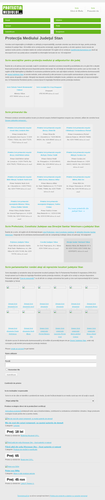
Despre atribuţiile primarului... (16, 121)
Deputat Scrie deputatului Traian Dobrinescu (13, 331)
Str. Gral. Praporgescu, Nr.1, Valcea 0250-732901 (49, 245)
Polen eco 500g (12, 471)
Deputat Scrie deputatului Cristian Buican (76, 306)
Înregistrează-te (23, 496)
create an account (17, 349)
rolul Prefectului (49, 232)
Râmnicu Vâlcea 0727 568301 (19, 91)
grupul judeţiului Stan (15, 74)
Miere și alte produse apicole (24, 473)
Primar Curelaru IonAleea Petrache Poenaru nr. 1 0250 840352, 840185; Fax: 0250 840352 (78, 159)
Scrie (76, 9)
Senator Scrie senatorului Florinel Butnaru (44, 331)
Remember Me (14, 370)
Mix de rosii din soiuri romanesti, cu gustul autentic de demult (34, 423)
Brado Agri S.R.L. (27, 460)
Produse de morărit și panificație (25, 449)
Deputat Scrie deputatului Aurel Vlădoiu (28, 306)
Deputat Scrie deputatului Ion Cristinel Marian (12, 306)
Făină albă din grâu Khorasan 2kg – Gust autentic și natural (33, 447)
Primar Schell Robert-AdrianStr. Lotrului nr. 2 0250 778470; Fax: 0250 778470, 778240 (19, 158)
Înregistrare (60, 32)
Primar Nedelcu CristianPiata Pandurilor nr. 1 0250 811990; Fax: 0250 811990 (49, 208)
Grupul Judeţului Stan (78, 341)
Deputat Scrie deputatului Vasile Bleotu (28, 331)
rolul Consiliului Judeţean (64, 232)
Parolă (7, 361)
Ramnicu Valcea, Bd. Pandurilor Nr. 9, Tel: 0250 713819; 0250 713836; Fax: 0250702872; (78, 246)
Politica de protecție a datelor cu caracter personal (68, 496)
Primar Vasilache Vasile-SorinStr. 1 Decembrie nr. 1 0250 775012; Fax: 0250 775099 (19, 183)
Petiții (58, 26)
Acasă (7, 20)
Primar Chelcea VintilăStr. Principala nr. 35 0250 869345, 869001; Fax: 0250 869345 (49, 159)
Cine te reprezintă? (27, 278)
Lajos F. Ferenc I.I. (27, 483)
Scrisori (8, 26)
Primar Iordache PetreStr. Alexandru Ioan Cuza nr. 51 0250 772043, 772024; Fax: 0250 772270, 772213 (19, 135)
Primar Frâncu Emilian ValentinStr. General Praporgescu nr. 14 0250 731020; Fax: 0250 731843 (19, 210)
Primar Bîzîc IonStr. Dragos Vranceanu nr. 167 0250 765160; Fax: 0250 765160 (78, 184)
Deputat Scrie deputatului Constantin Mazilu (44, 306)
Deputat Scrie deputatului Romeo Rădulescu (91, 306)
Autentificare (10, 32)
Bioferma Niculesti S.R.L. (30, 436)
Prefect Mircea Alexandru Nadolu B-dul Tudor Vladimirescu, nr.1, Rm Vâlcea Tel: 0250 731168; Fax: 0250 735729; (19, 248)
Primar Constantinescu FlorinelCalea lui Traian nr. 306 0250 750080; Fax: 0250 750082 (78, 134)
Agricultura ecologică (13, 411)
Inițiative (59, 20)
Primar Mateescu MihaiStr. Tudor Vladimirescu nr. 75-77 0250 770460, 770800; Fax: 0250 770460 (49, 184)
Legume (16, 426)
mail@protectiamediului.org (81, 50)
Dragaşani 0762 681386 (49, 90)
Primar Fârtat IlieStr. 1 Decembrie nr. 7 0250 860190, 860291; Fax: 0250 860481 (49, 135)
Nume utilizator (11, 353)
